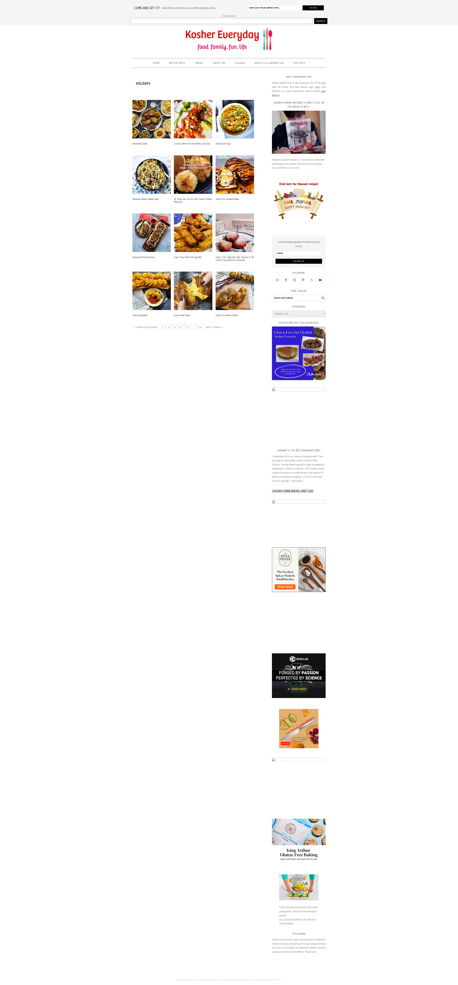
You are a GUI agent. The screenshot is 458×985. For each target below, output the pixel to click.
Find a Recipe (229, 16)
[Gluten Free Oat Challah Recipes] (299, 353)
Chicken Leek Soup (223, 143)
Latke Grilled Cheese (182, 315)
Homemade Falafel (139, 143)
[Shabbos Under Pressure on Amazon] (299, 132)
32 (200, 327)
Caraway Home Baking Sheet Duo (292, 491)
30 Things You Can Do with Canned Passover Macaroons (193, 200)
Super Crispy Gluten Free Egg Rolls (188, 257)
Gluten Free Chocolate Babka (227, 199)
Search (320, 21)
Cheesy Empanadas (139, 315)
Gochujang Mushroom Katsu (143, 257)
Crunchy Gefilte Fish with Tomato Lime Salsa (192, 143)
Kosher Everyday (229, 40)
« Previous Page (145, 327)
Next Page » (214, 327)
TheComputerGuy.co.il (268, 979)
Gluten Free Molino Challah (227, 315)
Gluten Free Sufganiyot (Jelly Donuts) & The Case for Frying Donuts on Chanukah (235, 259)
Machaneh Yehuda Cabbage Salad (145, 199)
